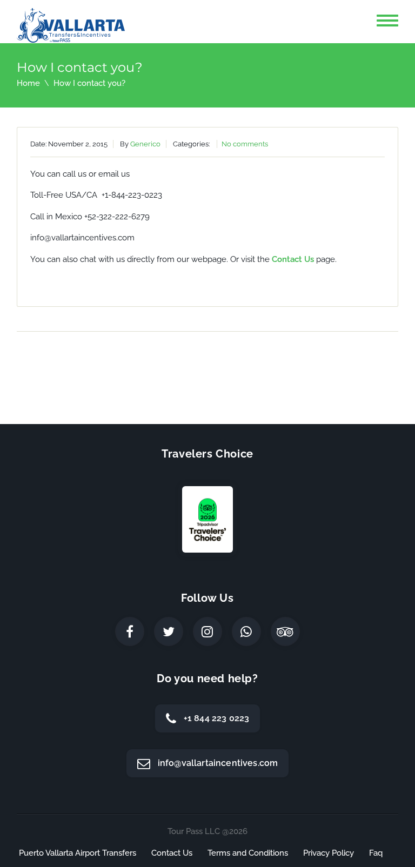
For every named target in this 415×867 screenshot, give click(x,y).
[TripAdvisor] (285, 631)
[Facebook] (129, 631)
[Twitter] (168, 631)
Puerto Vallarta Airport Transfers (77, 853)
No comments (245, 144)
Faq (376, 853)
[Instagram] (207, 631)
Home (28, 83)
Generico (145, 144)
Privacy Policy (328, 853)
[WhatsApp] (246, 631)
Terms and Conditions (248, 853)
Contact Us (293, 259)
